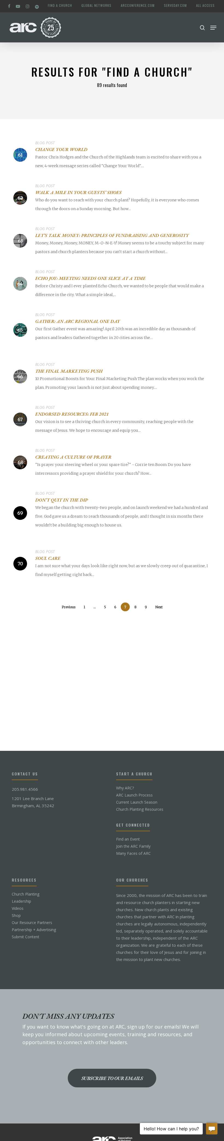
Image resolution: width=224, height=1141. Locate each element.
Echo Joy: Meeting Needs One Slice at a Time (90, 278)
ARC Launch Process (134, 795)
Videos (17, 908)
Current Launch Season (136, 802)
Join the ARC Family (133, 846)
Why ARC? (125, 788)
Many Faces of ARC (133, 853)
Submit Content (25, 936)
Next (159, 607)
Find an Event (128, 839)
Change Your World (61, 149)
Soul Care (47, 558)
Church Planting (25, 894)
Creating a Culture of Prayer (73, 457)
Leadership (21, 901)
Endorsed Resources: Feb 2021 (72, 414)
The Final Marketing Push (68, 371)
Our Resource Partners (32, 922)
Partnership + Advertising (34, 929)
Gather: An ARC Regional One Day (77, 321)
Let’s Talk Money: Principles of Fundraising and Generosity (112, 235)
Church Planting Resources (139, 809)
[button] (213, 27)
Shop (16, 915)
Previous (68, 607)
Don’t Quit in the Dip (61, 500)
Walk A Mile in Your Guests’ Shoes (78, 192)
